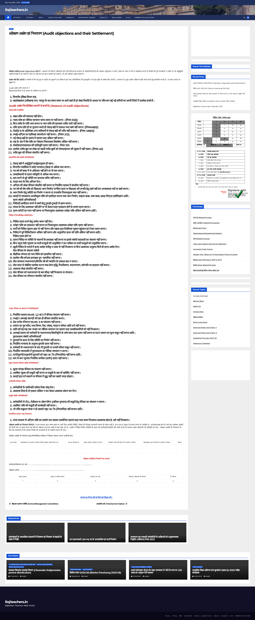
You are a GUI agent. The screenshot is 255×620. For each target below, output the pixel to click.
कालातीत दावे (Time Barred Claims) (111, 504)
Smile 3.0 (103, 17)
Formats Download (200, 296)
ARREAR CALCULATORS (144, 17)
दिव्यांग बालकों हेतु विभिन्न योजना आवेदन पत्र (206, 270)
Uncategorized (87, 569)
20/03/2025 (137, 576)
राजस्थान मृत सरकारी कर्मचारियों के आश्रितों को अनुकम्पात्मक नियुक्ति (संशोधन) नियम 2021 (154, 538)
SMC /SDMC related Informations (206, 223)
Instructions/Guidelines (44, 564)
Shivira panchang (200, 322)
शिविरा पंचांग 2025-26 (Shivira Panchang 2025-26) (211, 88)
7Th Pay (29, 17)
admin (24, 576)
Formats (70, 17)
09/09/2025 (76, 576)
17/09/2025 (14, 576)
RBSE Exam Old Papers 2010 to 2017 (207, 260)
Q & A (128, 17)
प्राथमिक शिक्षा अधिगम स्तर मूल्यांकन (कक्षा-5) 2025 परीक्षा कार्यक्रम (214, 101)
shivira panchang (75, 569)
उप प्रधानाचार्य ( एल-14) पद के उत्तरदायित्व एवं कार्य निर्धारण (93, 539)
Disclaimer (117, 17)
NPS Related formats (201, 239)
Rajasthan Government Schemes (142, 567)
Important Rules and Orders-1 (205, 328)
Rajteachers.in (16, 10)
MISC (41, 17)
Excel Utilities (55, 17)
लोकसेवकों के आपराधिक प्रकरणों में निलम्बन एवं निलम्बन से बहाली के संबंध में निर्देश (35, 538)
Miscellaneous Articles (16, 567)
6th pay (17, 17)
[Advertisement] (68, 56)
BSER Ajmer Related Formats (204, 265)
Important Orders (86, 17)
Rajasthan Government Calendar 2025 (208, 106)
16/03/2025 (198, 576)
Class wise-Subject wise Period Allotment (209, 244)
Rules (11, 29)
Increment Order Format (203, 249)
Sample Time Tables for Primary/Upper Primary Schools (215, 255)
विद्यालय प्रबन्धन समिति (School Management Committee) (35, 504)
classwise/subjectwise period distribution (22, 564)
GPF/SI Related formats (202, 218)
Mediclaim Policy (199, 228)
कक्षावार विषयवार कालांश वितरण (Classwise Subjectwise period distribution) (219, 83)
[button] (244, 18)
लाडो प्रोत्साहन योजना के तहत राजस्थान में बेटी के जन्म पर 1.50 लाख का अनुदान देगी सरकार (156, 571)
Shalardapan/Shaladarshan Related (207, 233)
